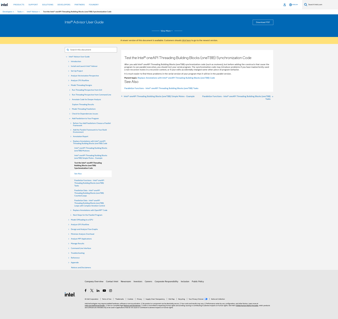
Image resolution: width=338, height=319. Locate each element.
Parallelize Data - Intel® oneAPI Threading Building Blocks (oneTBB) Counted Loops (89, 193)
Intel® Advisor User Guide (79, 57)
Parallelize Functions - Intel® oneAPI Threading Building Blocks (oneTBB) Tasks (89, 183)
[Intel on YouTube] (104, 291)
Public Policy (198, 281)
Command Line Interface (81, 248)
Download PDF (263, 22)
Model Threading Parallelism (84, 109)
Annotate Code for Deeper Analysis (86, 99)
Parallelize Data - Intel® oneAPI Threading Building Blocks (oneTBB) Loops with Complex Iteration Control (89, 203)
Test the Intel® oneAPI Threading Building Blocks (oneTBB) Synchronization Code (88, 165)
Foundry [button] (94, 4)
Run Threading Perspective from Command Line (91, 95)
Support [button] (33, 4)
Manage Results (77, 243)
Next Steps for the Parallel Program (87, 215)
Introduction (76, 61)
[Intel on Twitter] (92, 291)
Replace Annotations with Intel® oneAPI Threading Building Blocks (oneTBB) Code (90, 142)
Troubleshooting (77, 253)
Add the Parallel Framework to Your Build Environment (90, 131)
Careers (148, 281)
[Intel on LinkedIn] (98, 291)
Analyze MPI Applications (81, 239)
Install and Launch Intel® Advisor (84, 66)
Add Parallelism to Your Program (85, 118)
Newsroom (126, 281)
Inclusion (185, 281)
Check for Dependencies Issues (85, 114)
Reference (75, 258)
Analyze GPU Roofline (80, 224)
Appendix (75, 262)
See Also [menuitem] (78, 173)
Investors (138, 281)
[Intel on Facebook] (86, 291)
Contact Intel (112, 281)
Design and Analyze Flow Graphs (84, 229)
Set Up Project (77, 71)
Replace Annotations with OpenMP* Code (90, 210)
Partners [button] (80, 4)
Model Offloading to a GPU (82, 220)
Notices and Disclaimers (81, 267)
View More (166, 31)
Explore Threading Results (83, 104)
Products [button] (18, 4)
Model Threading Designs (81, 85)
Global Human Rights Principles (247, 305)
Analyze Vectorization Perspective (85, 76)
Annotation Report (80, 136)
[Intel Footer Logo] (70, 294)
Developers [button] (64, 4)
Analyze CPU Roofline (80, 80)
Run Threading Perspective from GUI (87, 90)
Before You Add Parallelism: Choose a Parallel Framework (92, 124)
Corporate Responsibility (166, 281)
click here (186, 40)
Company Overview (94, 281)
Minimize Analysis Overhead (82, 234)
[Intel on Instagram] (111, 291)
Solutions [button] (47, 4)
